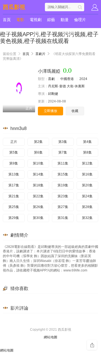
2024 (83, 79)
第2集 (38, 142)
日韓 (7, 31)
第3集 (62, 142)
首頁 (7, 19)
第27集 (63, 207)
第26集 (38, 207)
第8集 (87, 152)
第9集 (13, 163)
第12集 (87, 163)
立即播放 (50, 111)
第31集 (63, 218)
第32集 (87, 218)
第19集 (63, 185)
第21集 (13, 196)
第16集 (87, 174)
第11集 (63, 163)
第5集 (13, 152)
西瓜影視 (14, 7)
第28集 (87, 207)
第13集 (13, 174)
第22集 (38, 196)
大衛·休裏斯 (76, 86)
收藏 (75, 111)
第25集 (13, 207)
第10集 (38, 163)
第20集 (87, 185)
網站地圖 (50, 337)
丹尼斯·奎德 (57, 86)
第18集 (38, 185)
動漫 (64, 19)
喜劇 (51, 79)
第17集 (13, 185)
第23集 (63, 196)
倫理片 (80, 19)
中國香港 (67, 79)
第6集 (38, 152)
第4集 (87, 142)
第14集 (38, 174)
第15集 (63, 174)
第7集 (62, 152)
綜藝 (51, 19)
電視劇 (36, 19)
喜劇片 (40, 54)
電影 (20, 19)
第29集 (13, 218)
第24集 (87, 196)
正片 (13, 142)
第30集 (38, 218)
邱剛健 (53, 94)
